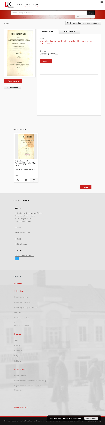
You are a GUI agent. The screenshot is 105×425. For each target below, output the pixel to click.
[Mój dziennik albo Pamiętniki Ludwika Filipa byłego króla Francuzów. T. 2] (20, 53)
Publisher (18, 361)
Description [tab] (47, 31)
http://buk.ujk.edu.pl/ (23, 255)
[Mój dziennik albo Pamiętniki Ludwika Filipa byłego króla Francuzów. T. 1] (26, 147)
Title (16, 340)
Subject (17, 356)
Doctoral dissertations (23, 318)
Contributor (18, 350)
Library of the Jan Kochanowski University (30, 380)
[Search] (91, 12)
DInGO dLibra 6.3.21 (29, 421)
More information (75, 418)
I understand (91, 418)
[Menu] (101, 2)
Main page (18, 283)
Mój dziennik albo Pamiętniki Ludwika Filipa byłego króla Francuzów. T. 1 (25, 163)
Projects (17, 312)
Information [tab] (69, 31)
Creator (17, 345)
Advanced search (82, 17)
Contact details (20, 375)
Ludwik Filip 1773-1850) (49, 54)
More (86, 187)
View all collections (21, 326)
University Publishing (22, 302)
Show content (13, 81)
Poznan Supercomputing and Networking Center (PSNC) (78, 421)
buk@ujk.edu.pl (21, 244)
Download (13, 87)
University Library (21, 297)
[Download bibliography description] (18, 180)
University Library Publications (26, 307)
